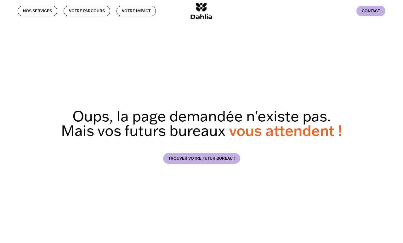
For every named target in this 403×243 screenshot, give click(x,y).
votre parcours (87, 10)
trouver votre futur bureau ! (201, 158)
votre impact (136, 10)
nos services (37, 10)
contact (371, 10)
